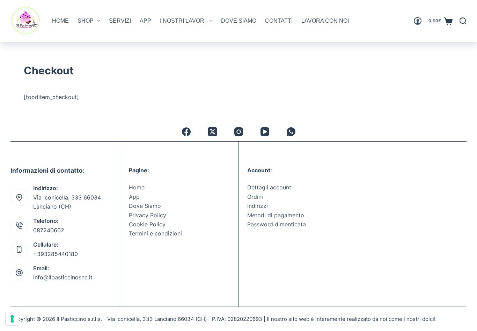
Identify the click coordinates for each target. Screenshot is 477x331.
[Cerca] (463, 20)
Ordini (255, 196)
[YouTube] (264, 131)
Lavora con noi (325, 21)
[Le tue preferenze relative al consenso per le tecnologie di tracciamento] (12, 318)
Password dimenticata (276, 224)
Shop (86, 21)
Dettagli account (269, 187)
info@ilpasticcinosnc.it (63, 277)
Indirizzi (257, 205)
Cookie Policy (147, 224)
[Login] (417, 21)
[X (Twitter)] (212, 131)
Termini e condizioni (155, 233)
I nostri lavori (183, 21)
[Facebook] (186, 131)
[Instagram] (238, 131)
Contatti (279, 21)
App (145, 21)
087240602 (48, 230)
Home (60, 21)
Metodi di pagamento (275, 215)
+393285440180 (55, 253)
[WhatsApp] (291, 131)
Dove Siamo (238, 21)
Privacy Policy (147, 215)
